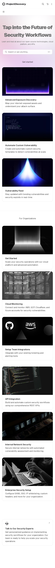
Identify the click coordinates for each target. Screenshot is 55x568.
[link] (27, 89)
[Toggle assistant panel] (48, 4)
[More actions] (51, 4)
